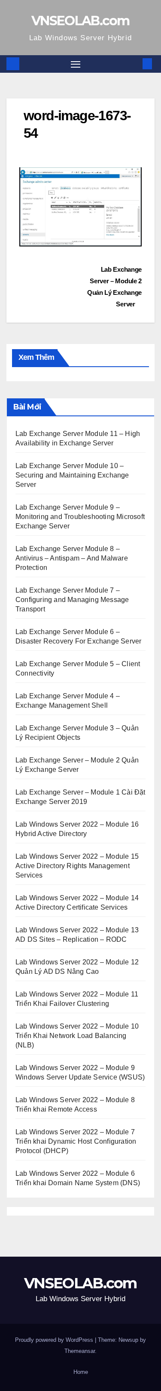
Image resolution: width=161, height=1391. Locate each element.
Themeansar (79, 1351)
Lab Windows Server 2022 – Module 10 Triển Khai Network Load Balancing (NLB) (77, 1036)
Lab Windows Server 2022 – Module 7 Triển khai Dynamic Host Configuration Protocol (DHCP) (75, 1141)
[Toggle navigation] (75, 64)
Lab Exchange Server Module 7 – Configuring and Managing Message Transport (72, 600)
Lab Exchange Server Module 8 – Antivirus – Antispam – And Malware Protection (71, 558)
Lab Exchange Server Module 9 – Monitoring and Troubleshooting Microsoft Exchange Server (80, 517)
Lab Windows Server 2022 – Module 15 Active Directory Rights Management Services (77, 866)
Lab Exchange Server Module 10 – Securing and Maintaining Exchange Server (72, 475)
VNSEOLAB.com (80, 21)
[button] (134, 63)
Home (80, 1372)
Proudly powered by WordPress (55, 1340)
